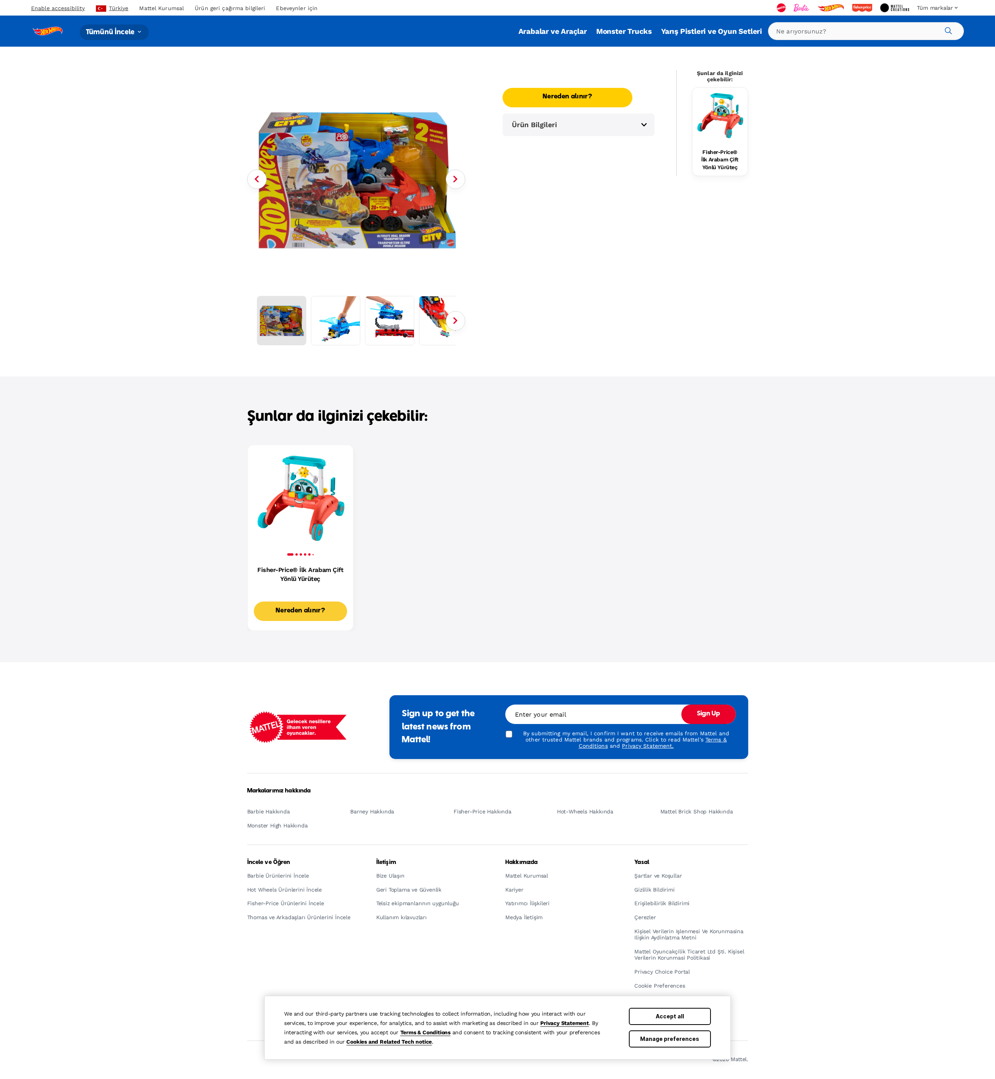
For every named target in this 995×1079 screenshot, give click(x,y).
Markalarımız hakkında (279, 791)
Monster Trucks (624, 31)
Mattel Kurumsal (161, 8)
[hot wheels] (831, 8)
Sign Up (708, 714)
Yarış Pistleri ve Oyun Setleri (711, 31)
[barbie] (802, 8)
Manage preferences (669, 1038)
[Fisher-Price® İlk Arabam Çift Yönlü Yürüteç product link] (720, 115)
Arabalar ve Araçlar (552, 31)
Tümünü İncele (111, 32)
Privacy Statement (564, 1023)
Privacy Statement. (648, 746)
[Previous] (257, 179)
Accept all (670, 1016)
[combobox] (866, 31)
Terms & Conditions (425, 1032)
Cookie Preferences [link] (659, 986)
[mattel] (782, 8)
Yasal (641, 862)
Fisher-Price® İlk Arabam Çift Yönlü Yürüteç (719, 159)
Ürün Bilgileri (534, 125)
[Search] (947, 29)
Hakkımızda (521, 862)
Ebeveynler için (297, 8)
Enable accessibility (58, 8)
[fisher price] (863, 8)
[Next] (455, 179)
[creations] (895, 8)
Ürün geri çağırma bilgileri (230, 8)
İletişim (386, 862)
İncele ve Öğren (268, 862)
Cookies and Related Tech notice (389, 1042)
